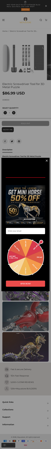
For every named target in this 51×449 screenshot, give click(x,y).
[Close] (47, 160)
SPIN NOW (25, 284)
